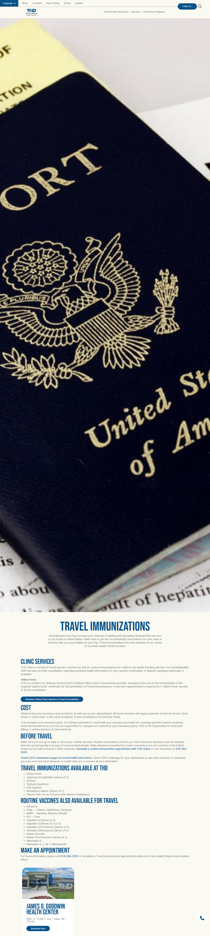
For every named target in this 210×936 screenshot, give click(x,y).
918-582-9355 (70, 856)
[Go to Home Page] (31, 12)
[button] (200, 6)
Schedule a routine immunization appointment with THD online (113, 748)
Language (8, 3)
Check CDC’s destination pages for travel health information (56, 757)
